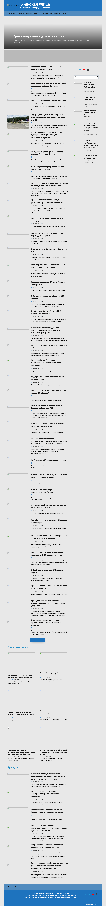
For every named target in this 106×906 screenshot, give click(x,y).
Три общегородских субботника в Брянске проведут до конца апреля (20, 676)
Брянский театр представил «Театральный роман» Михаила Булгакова (45, 793)
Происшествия (47, 13)
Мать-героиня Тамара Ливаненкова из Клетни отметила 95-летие (48, 266)
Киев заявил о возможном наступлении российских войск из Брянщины (48, 84)
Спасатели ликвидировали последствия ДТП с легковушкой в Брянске (91, 143)
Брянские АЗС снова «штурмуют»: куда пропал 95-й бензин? (48, 391)
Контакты (18, 887)
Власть (21, 13)
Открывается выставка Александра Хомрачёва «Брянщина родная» (47, 846)
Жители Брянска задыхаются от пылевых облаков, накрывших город (21, 714)
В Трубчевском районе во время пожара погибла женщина (90, 157)
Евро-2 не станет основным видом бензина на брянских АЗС (46, 406)
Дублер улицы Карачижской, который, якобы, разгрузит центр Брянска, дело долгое (53, 752)
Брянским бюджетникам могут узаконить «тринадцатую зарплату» (47, 201)
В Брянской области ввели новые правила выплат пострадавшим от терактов (46, 622)
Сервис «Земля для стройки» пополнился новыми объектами (51, 674)
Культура (57, 13)
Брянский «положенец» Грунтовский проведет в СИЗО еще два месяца (47, 553)
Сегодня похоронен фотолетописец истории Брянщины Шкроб (47, 152)
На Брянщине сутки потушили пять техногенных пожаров (90, 99)
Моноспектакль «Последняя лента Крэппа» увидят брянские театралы (47, 811)
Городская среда (32, 13)
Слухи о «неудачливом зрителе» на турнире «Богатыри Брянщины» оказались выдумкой (46, 135)
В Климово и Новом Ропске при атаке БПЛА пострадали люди (47, 425)
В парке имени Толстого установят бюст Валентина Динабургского (49, 476)
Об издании (28, 887)
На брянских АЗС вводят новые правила (49, 460)
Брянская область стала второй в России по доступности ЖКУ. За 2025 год (49, 184)
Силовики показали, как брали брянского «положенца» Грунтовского (49, 537)
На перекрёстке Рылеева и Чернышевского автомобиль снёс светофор (46, 362)
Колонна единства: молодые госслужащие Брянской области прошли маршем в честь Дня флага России (49, 441)
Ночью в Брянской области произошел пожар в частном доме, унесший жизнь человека (91, 127)
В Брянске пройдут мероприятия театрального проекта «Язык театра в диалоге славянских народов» (48, 776)
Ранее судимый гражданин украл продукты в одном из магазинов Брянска (90, 85)
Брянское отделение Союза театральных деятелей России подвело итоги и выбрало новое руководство (49, 865)
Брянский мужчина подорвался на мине (48, 100)
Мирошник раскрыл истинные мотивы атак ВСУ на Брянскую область (48, 68)
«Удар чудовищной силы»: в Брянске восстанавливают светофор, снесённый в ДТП (48, 117)
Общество (11, 13)
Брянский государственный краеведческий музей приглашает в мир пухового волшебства (49, 828)
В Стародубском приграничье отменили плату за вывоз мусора (48, 167)
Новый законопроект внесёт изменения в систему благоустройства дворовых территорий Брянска (21, 752)
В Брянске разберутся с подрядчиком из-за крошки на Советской (49, 506)
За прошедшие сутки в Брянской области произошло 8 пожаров (90, 112)
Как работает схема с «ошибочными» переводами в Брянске (47, 234)
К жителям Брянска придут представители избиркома (43, 490)
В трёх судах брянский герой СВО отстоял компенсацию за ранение (46, 312)
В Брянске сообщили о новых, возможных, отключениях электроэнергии (50, 713)
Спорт (64, 13)
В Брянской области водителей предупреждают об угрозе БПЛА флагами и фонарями (45, 330)
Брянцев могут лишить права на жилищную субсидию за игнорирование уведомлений (48, 603)
